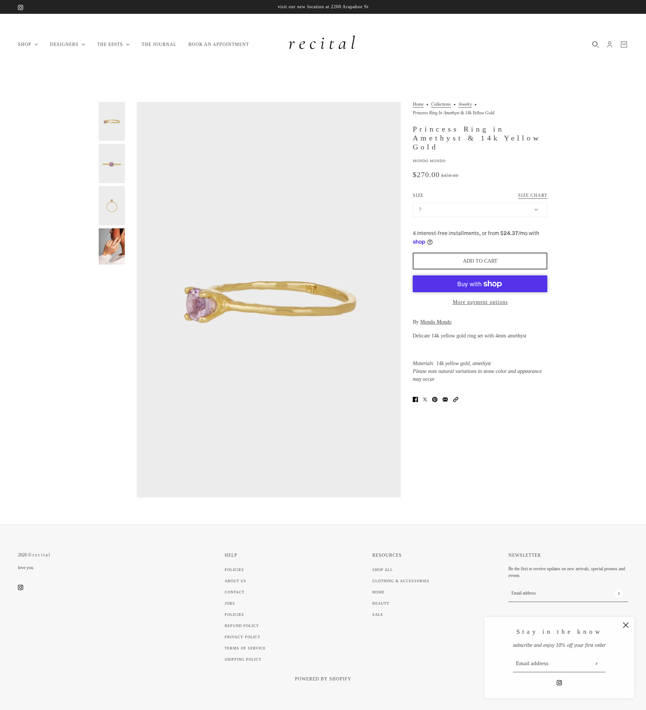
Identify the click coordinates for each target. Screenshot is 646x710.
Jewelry (465, 104)
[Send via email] (445, 399)
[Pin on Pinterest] (434, 399)
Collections (441, 104)
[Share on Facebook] (415, 399)
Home (418, 104)
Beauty (381, 603)
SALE (377, 614)
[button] (455, 399)
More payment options (480, 302)
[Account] (610, 44)
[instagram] (20, 7)
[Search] (595, 44)
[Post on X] (425, 399)
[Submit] (596, 663)
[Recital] (323, 44)
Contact (234, 592)
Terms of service (245, 648)
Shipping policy (243, 659)
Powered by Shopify (323, 679)
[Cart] (624, 44)
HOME (378, 592)
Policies (234, 570)
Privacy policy (243, 637)
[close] (626, 625)
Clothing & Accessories (401, 581)
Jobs (230, 603)
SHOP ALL (382, 570)
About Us (235, 581)
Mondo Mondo (429, 161)
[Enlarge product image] (269, 299)
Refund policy (242, 626)
